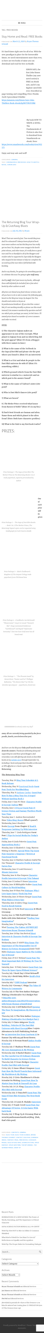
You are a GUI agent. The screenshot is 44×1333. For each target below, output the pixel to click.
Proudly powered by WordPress (14, 1325)
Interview (29, 909)
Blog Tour (10, 1135)
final (16, 1140)
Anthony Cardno (24, 793)
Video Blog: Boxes (15, 820)
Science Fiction (28, 1142)
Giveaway (32, 1140)
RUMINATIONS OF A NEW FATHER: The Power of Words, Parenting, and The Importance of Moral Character (20, 1220)
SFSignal (19, 808)
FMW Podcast (21, 982)
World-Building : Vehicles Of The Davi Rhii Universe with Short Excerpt (18, 1025)
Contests (15, 1132)
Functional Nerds (26, 786)
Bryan (27, 231)
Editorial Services (29, 1287)
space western (15, 1145)
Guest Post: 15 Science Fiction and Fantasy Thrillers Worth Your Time (22, 811)
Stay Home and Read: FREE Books (22, 36)
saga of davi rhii (14, 1142)
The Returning (27, 1145)
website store (16, 760)
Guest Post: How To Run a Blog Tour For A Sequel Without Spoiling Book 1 (22, 796)
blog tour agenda (22, 1135)
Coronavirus (11, 162)
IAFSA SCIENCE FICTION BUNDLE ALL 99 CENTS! (20, 1227)
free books (22, 162)
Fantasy (10, 1140)
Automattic (22, 1328)
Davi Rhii (26, 1137)
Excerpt (11, 826)
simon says (11, 164)
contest (19, 1137)
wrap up (17, 1147)
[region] (22, 1186)
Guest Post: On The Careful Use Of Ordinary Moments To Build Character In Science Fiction (21, 1056)
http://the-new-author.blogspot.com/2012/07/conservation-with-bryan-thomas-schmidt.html (21, 1001)
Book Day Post (25, 894)
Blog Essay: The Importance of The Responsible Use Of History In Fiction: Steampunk (20, 946)
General (14, 159)
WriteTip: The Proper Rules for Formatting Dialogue (21, 1244)
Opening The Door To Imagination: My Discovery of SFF (21, 1010)
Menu (23, 23)
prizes (4, 1142)
